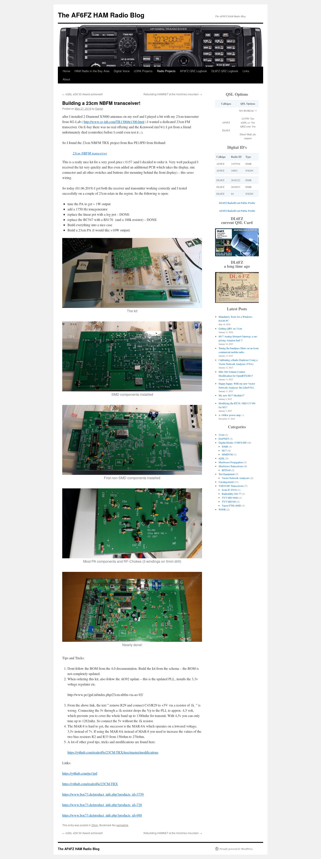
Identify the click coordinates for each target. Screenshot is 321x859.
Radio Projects (166, 71)
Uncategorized (226, 482)
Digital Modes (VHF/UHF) (233, 442)
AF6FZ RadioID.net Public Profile (237, 210)
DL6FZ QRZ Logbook (224, 71)
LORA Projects (143, 71)
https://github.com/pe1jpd (79, 773)
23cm (94, 825)
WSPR (222, 509)
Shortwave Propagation (231, 462)
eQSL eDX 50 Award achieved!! (82, 94)
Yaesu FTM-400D (231, 505)
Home (66, 71)
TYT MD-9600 (230, 497)
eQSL (222, 458)
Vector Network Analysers (236, 478)
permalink (122, 825)
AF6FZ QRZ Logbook (193, 71)
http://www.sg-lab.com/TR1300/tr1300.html (114, 121)
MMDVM (227, 454)
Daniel (99, 108)
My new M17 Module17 (231, 395)
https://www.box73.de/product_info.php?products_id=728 (102, 804)
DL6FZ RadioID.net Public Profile (237, 203)
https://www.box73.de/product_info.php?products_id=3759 (103, 794)
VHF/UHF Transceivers (231, 486)
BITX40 (226, 470)
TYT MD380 (229, 501)
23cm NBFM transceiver (90, 153)
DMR (225, 446)
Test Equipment (227, 474)
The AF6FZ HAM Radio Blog (101, 14)
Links (246, 71)
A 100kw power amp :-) (231, 415)
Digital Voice (121, 71)
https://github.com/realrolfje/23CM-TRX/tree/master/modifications (112, 752)
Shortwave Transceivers (231, 466)
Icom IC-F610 (229, 489)
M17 (224, 450)
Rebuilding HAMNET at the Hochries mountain (172, 94)
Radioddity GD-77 (231, 493)
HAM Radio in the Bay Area (91, 71)
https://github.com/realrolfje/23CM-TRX (90, 783)
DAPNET (224, 438)
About (66, 79)
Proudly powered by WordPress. (236, 848)
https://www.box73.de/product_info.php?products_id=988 (102, 815)
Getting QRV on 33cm (230, 328)
